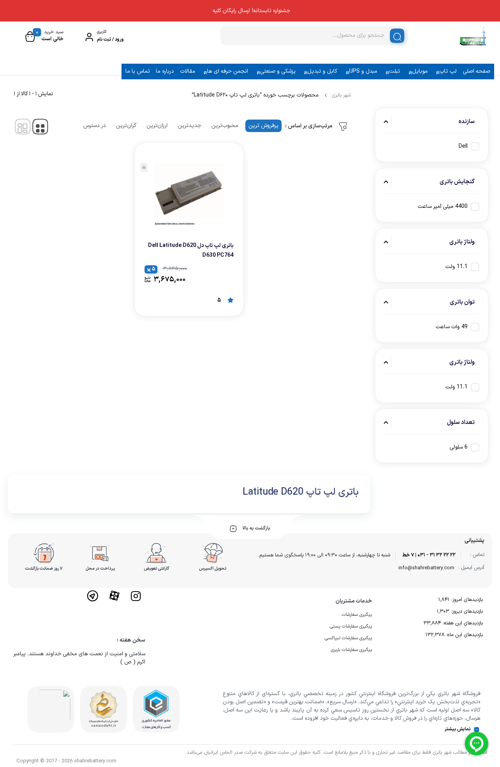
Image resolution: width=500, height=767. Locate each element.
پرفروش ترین (263, 126)
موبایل (420, 71)
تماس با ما (137, 71)
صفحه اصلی (476, 71)
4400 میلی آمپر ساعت (443, 206)
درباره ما (165, 71)
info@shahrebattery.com (426, 568)
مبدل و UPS (363, 71)
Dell (463, 146)
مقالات (187, 71)
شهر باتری (341, 95)
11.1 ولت (456, 267)
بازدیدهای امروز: (466, 600)
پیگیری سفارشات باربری (351, 649)
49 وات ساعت (452, 327)
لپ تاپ (448, 71)
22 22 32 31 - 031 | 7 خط (428, 555)
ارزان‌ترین (157, 126)
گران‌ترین (126, 126)
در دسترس (94, 126)
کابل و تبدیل (322, 71)
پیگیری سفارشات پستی (351, 626)
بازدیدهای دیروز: (466, 611)
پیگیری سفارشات (357, 614)
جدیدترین (189, 126)
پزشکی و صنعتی (278, 71)
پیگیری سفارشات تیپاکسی (348, 638)
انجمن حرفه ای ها (227, 71)
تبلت (394, 71)
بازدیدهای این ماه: (464, 635)
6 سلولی (459, 447)
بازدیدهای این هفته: (462, 623)
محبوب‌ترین (224, 126)
